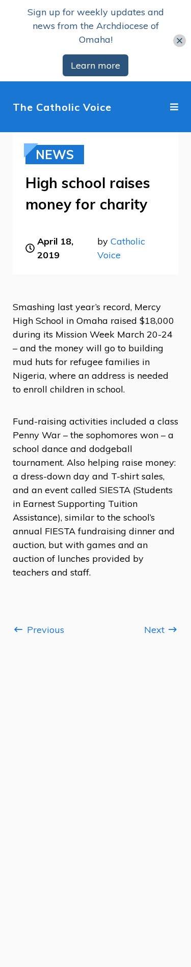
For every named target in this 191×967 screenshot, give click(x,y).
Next (155, 630)
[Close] (179, 41)
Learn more (95, 65)
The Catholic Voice (62, 107)
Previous (44, 630)
